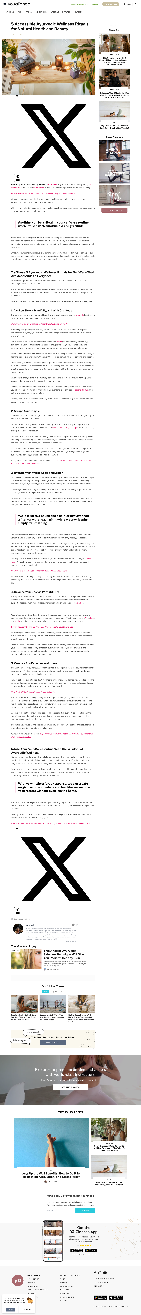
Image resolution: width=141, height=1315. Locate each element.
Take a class (111, 4)
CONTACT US (99, 1286)
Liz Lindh (29, 925)
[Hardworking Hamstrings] (114, 173)
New (61, 992)
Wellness (10, 12)
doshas (80, 603)
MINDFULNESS (66, 1286)
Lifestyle (55, 12)
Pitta (92, 618)
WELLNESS (64, 1290)
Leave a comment (20, 919)
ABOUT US (31, 1282)
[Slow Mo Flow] (114, 195)
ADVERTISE (32, 1293)
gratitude (80, 315)
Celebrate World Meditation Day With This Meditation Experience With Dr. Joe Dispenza (114, 94)
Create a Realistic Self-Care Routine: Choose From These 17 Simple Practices (23, 1017)
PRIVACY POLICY (101, 1282)
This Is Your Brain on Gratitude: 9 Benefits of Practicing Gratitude (39, 324)
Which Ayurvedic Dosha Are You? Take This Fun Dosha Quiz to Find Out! (42, 627)
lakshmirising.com (72, 941)
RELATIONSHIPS (67, 1297)
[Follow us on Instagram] (99, 1272)
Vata (87, 618)
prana (59, 341)
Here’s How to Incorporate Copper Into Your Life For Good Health (39, 571)
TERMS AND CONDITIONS (104, 1279)
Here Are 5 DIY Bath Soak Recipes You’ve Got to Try (33, 692)
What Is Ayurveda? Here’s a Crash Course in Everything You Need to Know (43, 193)
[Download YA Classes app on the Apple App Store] (76, 1250)
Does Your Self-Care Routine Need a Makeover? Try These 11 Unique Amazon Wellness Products (52, 823)
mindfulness (38, 187)
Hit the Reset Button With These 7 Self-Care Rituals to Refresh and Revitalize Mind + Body (81, 1018)
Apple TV (81, 1255)
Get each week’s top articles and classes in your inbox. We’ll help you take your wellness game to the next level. (70, 1203)
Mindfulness (41, 12)
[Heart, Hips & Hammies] (114, 150)
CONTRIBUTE (32, 1286)
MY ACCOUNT (33, 1279)
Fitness (29, 12)
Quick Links (17, 34)
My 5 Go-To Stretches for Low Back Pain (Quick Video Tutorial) (114, 125)
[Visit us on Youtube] (105, 1272)
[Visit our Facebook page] (95, 1272)
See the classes (71, 1087)
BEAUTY (63, 1300)
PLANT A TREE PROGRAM (38, 1290)
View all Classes (114, 210)
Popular (54, 992)
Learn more (27, 1309)
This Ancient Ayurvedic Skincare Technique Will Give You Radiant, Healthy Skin (64, 954)
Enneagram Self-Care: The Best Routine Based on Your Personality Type (52, 1017)
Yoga (20, 12)
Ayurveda (52, 184)
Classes (78, 12)
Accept (10, 1309)
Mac (86, 1255)
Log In (128, 4)
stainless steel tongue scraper (65, 427)
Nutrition (66, 12)
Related (45, 992)
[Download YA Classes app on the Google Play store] (91, 1250)
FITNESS (63, 1282)
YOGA (62, 1279)
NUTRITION (65, 1293)
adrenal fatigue (81, 390)
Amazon (92, 1255)
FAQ (95, 1289)
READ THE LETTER (53, 1042)
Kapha (17, 621)
